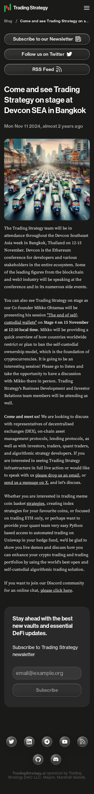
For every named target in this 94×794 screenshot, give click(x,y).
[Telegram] (47, 741)
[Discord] (56, 759)
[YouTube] (65, 741)
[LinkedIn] (29, 741)
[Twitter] (11, 741)
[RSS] (82, 741)
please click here (56, 590)
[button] (47, 690)
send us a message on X (26, 482)
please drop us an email (57, 475)
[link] (47, 38)
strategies (35, 503)
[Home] (41, 8)
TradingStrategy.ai (29, 773)
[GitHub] (38, 759)
